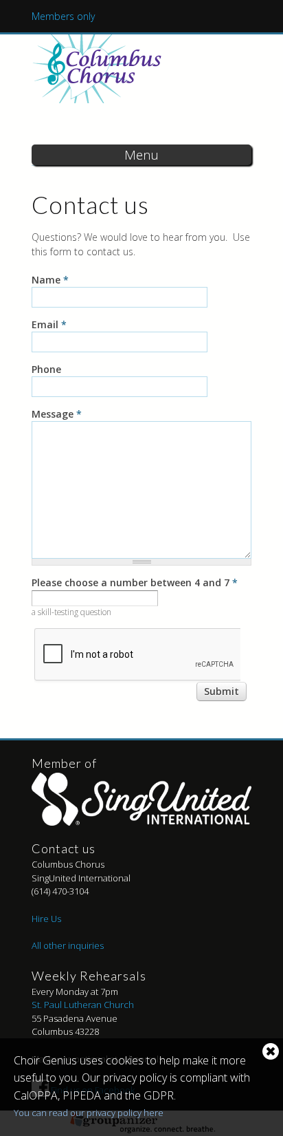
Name (50, 279)
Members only (63, 16)
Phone (46, 369)
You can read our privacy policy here (88, 1112)
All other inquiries (68, 945)
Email (49, 324)
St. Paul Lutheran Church (83, 1004)
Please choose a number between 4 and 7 (135, 582)
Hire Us (46, 918)
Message (57, 413)
